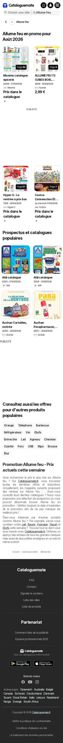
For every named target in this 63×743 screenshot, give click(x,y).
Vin (28, 432)
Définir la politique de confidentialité (31, 721)
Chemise (49, 439)
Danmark (48, 693)
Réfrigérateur (13, 432)
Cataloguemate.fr (28, 481)
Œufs (37, 432)
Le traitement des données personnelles (31, 735)
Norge (7, 701)
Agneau (35, 439)
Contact (31, 586)
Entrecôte (10, 439)
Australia (39, 689)
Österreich (26, 689)
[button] (50, 5)
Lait (23, 439)
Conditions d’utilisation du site (31, 728)
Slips (41, 446)
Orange (9, 425)
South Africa (30, 701)
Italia (31, 697)
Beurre (31, 524)
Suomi (7, 697)
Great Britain (20, 697)
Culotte (8, 446)
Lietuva (40, 697)
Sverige (17, 701)
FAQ (31, 580)
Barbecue (42, 425)
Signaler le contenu (31, 593)
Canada (8, 693)
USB (30, 446)
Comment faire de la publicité (31, 632)
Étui (6, 453)
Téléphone (25, 425)
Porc (21, 446)
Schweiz (20, 693)
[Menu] (57, 5)
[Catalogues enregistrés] (44, 5)
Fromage (42, 524)
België (49, 689)
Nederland (53, 697)
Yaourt (53, 524)
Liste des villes (31, 600)
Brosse (52, 446)
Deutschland (34, 693)
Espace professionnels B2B (31, 639)
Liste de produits (31, 606)
